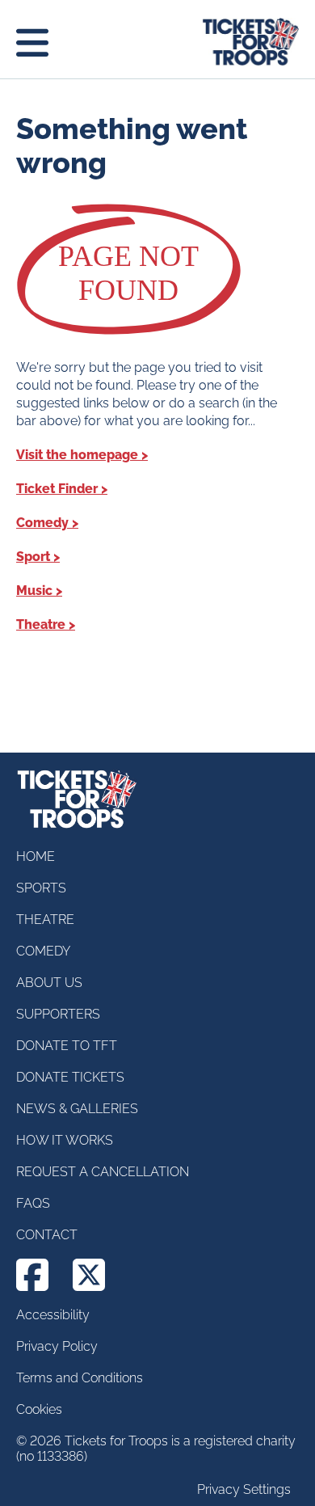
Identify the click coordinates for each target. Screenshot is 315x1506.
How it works (64, 1140)
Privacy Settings (244, 1489)
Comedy (42, 522)
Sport (33, 556)
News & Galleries (77, 1108)
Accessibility (53, 1314)
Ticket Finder (57, 488)
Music (34, 590)
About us (49, 982)
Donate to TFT (66, 1045)
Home (35, 856)
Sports (41, 888)
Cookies (39, 1409)
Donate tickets (70, 1077)
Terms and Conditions (79, 1378)
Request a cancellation (102, 1171)
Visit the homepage (77, 454)
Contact (47, 1234)
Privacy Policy (57, 1346)
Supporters (58, 1014)
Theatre (40, 624)
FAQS (33, 1203)
